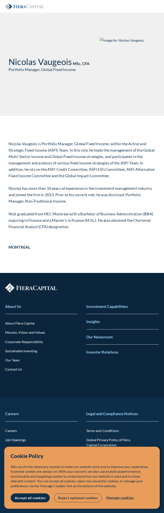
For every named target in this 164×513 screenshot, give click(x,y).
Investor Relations (102, 352)
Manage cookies (120, 498)
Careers (12, 413)
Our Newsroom (99, 337)
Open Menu (155, 6)
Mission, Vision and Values (25, 332)
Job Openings (15, 440)
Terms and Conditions (102, 431)
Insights (93, 321)
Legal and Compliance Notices (112, 413)
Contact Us (13, 369)
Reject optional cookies (78, 498)
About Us (13, 306)
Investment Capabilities (107, 306)
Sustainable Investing (21, 351)
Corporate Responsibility (24, 342)
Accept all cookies (30, 498)
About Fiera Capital (20, 323)
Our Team (12, 360)
